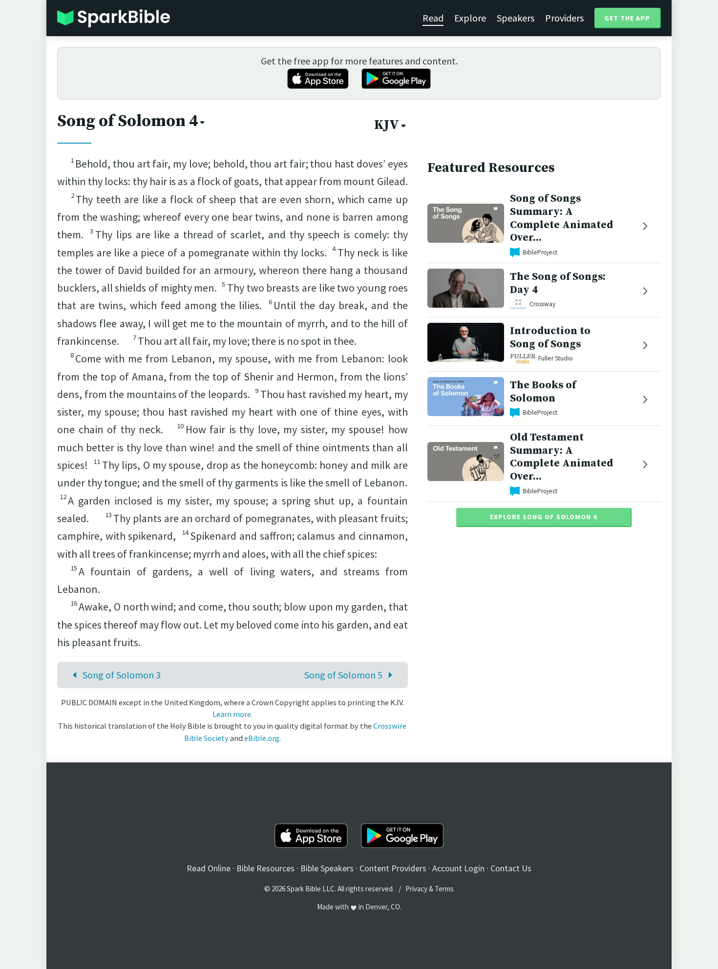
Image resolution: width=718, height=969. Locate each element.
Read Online (209, 868)
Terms (444, 888)
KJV (386, 125)
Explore (470, 18)
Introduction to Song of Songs (550, 337)
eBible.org (261, 738)
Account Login (458, 868)
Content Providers (392, 868)
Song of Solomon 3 (122, 675)
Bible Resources (265, 868)
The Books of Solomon (543, 392)
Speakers (515, 18)
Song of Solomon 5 (343, 675)
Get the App (627, 18)
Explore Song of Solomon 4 (543, 516)
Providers (564, 18)
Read (432, 18)
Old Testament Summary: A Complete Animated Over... (561, 457)
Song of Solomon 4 (127, 121)
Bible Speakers (327, 868)
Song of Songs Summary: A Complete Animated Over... (561, 218)
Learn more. (232, 714)
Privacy (416, 888)
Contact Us (510, 868)
